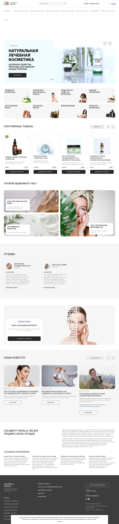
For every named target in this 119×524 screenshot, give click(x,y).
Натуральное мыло (67, 11)
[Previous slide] (105, 43)
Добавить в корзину (17, 171)
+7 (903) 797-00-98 (93, 3)
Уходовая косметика (37, 11)
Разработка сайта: (90, 509)
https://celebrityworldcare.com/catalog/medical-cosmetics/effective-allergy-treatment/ (92, 405)
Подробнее (17, 75)
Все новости (95, 358)
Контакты (41, 493)
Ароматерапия (94, 11)
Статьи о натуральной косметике (50, 487)
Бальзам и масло (82, 11)
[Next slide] (110, 43)
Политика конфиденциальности (94, 503)
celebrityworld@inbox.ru (92, 495)
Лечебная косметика (21, 11)
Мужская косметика (108, 11)
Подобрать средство (24, 338)
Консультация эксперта (97, 485)
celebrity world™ (44, 483)
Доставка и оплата (45, 490)
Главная (6, 19)
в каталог (97, 126)
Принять (59, 521)
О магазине (42, 496)
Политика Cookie (91, 519)
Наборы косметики (52, 11)
